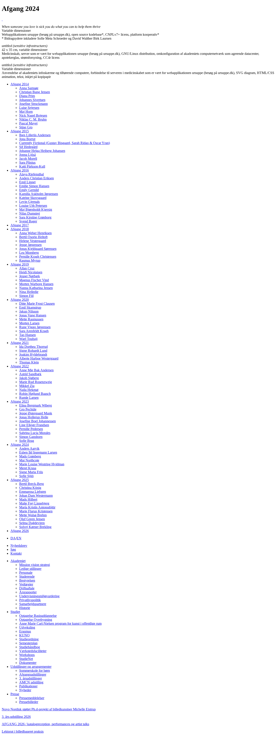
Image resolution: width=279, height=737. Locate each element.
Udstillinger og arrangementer (30, 666)
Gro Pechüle (27, 409)
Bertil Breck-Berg (31, 484)
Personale (25, 572)
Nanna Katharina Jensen (36, 288)
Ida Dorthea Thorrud (33, 346)
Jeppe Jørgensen (30, 245)
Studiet (15, 612)
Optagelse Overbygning (35, 619)
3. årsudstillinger (30, 678)
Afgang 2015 (19, 131)
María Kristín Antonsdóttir (37, 507)
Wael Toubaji (28, 339)
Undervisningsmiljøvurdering (39, 596)
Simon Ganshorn (31, 437)
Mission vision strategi (34, 565)
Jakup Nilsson (29, 311)
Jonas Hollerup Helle (33, 417)
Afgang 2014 (19, 84)
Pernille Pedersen (31, 429)
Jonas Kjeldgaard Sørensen (37, 249)
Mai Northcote (29, 460)
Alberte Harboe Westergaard (38, 358)
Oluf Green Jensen (32, 519)
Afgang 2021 (19, 343)
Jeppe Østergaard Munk (35, 413)
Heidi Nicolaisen (30, 272)
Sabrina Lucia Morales (34, 433)
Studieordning (29, 639)
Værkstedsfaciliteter (32, 651)
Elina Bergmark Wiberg (35, 405)
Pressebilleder (28, 702)
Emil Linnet (27, 182)
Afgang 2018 (19, 229)
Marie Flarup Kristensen (36, 511)
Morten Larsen (29, 323)
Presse (14, 694)
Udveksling (27, 627)
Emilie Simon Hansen (34, 186)
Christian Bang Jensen (34, 92)
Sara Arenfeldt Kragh (34, 331)
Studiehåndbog (29, 647)
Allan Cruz (26, 268)
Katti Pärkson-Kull (32, 166)
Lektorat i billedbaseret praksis (23, 731)
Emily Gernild (29, 190)
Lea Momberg (29, 252)
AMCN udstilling (31, 682)
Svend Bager (28, 221)
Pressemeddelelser (31, 698)
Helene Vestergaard (32, 241)
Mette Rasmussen (31, 319)
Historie (24, 608)
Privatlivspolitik (30, 600)
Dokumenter (27, 663)
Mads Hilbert (28, 499)
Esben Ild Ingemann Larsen (38, 452)
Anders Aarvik (29, 448)
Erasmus (25, 631)
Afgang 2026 (19, 531)
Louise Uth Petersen (33, 205)
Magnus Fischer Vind (34, 280)
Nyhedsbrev (18, 545)
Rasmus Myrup (29, 260)
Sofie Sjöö (26, 476)
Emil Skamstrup (30, 307)
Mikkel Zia (26, 386)
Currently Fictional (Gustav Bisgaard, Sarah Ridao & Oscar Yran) (64, 143)
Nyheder (25, 690)
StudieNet (26, 659)
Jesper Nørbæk (29, 276)
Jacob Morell (28, 158)
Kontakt (16, 553)
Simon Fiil (26, 296)
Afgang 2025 (19, 480)
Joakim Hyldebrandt (33, 354)
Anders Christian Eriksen (36, 178)
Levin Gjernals (29, 202)
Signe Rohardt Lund (33, 350)
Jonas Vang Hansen (32, 315)
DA (13, 538)
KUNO (24, 635)
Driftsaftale (26, 588)
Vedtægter (26, 584)
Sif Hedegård (28, 147)
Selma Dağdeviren (32, 523)
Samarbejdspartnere (32, 604)
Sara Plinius (27, 162)
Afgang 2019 (19, 264)
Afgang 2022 (19, 366)
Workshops (27, 655)
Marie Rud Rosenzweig (35, 382)
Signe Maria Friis (31, 472)
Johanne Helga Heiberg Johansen (42, 151)
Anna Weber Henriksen (35, 233)
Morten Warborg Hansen (36, 284)
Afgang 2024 (19, 444)
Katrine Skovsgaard (32, 198)
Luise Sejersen (29, 107)
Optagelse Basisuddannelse (38, 616)
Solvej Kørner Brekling (35, 527)
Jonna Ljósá (27, 154)
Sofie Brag (26, 441)
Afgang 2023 (19, 401)
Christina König (30, 488)
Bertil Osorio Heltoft (33, 237)
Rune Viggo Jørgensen (35, 327)
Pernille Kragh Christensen (37, 256)
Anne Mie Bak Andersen (36, 370)
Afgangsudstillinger (32, 674)
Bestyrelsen (27, 580)
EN (19, 538)
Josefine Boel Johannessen (37, 421)
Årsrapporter (28, 592)
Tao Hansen (27, 335)
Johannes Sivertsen (32, 100)
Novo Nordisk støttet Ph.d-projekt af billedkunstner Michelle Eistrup (49, 709)
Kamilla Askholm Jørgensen (38, 194)
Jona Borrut (27, 139)
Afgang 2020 (19, 299)
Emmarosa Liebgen (32, 491)
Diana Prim (27, 96)
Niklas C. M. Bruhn (33, 119)
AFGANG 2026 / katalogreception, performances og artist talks (45, 724)
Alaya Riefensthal (31, 174)
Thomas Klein (29, 362)
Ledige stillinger (30, 568)
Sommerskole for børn (34, 670)
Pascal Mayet (28, 123)
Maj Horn (26, 111)
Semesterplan (28, 643)
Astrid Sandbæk (30, 374)
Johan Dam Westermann (36, 495)
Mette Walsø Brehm (33, 515)
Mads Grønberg (30, 456)
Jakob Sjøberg (29, 378)
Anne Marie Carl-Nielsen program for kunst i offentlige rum (60, 623)
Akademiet (18, 561)
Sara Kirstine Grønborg (35, 217)
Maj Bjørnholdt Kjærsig (35, 209)
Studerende (27, 576)
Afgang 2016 (19, 170)
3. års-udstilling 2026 (16, 716)
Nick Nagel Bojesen (33, 115)
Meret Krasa (27, 468)
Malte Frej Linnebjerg (34, 503)
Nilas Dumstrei (29, 213)
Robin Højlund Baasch (35, 393)
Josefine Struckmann (33, 104)
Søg (13, 549)
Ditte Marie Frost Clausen (37, 303)
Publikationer (28, 686)
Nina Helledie (28, 292)
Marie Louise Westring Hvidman (41, 464)
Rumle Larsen (29, 397)
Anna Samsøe (28, 88)
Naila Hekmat (28, 390)
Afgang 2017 (19, 225)
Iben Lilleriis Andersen (35, 135)
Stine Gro (25, 127)
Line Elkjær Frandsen (34, 425)
